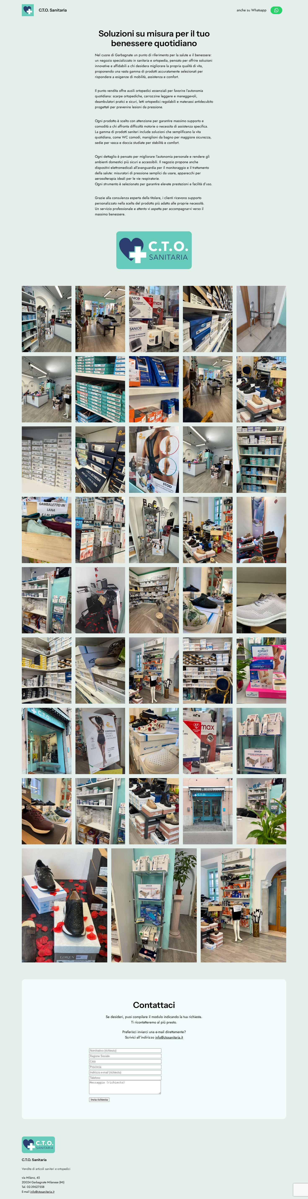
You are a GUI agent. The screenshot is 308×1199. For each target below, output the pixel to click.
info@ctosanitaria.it (169, 1037)
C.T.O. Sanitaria (53, 10)
